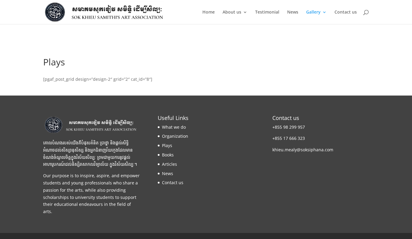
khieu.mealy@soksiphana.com (302, 150)
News (292, 12)
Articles (169, 164)
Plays (167, 145)
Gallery (313, 12)
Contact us (345, 12)
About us (232, 12)
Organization (175, 136)
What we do (174, 127)
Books (168, 155)
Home (208, 12)
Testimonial (267, 12)
